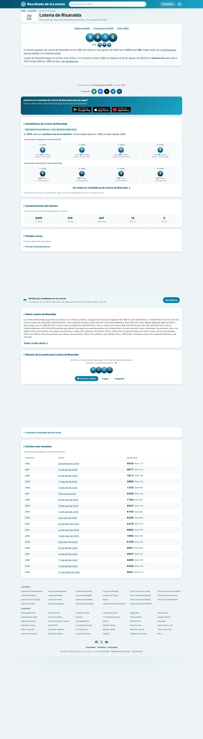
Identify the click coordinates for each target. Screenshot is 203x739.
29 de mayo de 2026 (68, 524)
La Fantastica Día (110, 613)
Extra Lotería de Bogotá (140, 595)
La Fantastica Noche (111, 617)
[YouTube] (106, 642)
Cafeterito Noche (28, 621)
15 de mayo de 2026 (68, 536)
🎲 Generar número (86, 378)
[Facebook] (96, 642)
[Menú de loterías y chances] (179, 4)
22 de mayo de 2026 (68, 530)
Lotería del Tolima (28, 595)
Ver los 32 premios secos (37, 246)
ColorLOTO (53, 625)
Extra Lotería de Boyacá (140, 599)
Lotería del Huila (28, 604)
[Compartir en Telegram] (113, 91)
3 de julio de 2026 (67, 493)
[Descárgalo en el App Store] (101, 110)
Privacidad (112, 647)
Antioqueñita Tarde (29, 617)
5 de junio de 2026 (67, 518)
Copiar (105, 378)
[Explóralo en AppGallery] (121, 110)
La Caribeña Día (82, 621)
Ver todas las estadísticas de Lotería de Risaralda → (101, 187)
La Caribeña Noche (84, 625)
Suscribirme (171, 300)
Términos (101, 647)
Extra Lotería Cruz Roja (140, 591)
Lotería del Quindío (84, 591)
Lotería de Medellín (84, 595)
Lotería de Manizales (57, 591)
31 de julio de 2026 (67, 469)
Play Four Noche (137, 629)
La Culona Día (81, 629)
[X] (101, 642)
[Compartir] (119, 91)
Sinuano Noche (164, 617)
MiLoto (106, 621)
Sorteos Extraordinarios (168, 599)
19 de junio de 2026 (68, 506)
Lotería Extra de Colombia (114, 604)
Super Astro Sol (164, 629)
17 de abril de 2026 (68, 560)
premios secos (53, 53)
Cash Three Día (27, 629)
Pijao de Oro (135, 621)
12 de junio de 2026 (68, 512)
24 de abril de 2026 (68, 554)
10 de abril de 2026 (68, 566)
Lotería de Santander (85, 604)
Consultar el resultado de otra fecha (43, 432)
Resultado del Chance (120, 651)
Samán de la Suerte (138, 634)
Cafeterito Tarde (28, 625)
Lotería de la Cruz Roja (30, 599)
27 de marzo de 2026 (69, 572)
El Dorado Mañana (56, 629)
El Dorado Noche (55, 634)
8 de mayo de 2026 (68, 542)
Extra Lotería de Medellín (141, 604)
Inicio (23, 11)
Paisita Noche (136, 617)
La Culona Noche (83, 634)
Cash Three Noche (29, 634)
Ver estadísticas (69, 61)
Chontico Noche (55, 617)
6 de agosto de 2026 (68, 463)
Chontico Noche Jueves (58, 621)
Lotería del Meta (55, 595)
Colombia (167, 4)
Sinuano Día (163, 613)
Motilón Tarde (109, 629)
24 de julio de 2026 (67, 475)
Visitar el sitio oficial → (36, 343)
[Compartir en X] (106, 91)
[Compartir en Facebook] (100, 91)
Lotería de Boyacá (110, 591)
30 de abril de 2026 (68, 548)
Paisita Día (134, 613)
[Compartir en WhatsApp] (94, 91)
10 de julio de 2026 (67, 487)
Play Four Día (135, 625)
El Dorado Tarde (82, 613)
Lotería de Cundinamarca (31, 591)
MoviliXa (105, 651)
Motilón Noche (109, 625)
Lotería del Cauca (110, 595)
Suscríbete (91, 647)
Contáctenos (137, 651)
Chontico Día (53, 613)
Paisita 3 (106, 634)
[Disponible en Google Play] (82, 110)
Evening (79, 617)
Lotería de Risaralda (84, 599)
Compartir (119, 378)
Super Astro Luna (165, 625)
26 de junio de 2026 (68, 500)
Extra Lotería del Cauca (168, 595)
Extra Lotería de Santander (169, 591)
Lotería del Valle (55, 599)
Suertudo (162, 621)
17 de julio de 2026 (67, 481)
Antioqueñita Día (28, 613)
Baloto (105, 599)
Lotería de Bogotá (56, 604)
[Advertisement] (101, 75)
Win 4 (160, 634)
